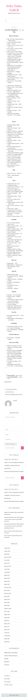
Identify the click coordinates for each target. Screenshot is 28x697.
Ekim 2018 (6, 602)
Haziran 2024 (7, 557)
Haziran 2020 (7, 587)
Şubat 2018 (7, 614)
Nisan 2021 (7, 581)
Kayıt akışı (6, 678)
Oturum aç (7, 675)
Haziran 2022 (7, 566)
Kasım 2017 (7, 617)
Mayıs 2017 (7, 623)
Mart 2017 (6, 626)
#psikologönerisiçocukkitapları (13, 394)
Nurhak (8, 514)
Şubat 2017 (7, 629)
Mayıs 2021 (7, 578)
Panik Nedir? (7, 468)
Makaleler (6, 661)
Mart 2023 (6, 563)
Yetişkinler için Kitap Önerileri (12, 465)
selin (15, 400)
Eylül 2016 (6, 641)
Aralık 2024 (7, 548)
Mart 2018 (6, 611)
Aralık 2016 (7, 635)
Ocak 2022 (6, 569)
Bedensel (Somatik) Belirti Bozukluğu (13, 471)
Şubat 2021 (7, 584)
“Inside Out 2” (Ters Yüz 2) (11, 459)
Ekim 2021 (6, 575)
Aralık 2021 (7, 572)
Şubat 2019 (7, 599)
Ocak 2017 (6, 632)
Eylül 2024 (6, 554)
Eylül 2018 (6, 605)
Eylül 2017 (6, 620)
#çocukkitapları (9, 392)
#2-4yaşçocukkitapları (11, 389)
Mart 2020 (7, 590)
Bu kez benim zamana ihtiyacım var (13, 531)
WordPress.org (8, 684)
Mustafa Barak (10, 528)
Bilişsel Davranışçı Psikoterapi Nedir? (14, 512)
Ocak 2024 (7, 560)
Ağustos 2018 (7, 608)
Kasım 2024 (7, 551)
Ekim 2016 (6, 638)
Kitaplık (14, 27)
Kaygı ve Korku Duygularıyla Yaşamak (14, 462)
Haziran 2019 (7, 593)
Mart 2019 (6, 596)
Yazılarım (6, 664)
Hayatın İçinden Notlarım (10, 655)
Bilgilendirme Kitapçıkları (11, 652)
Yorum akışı (7, 681)
